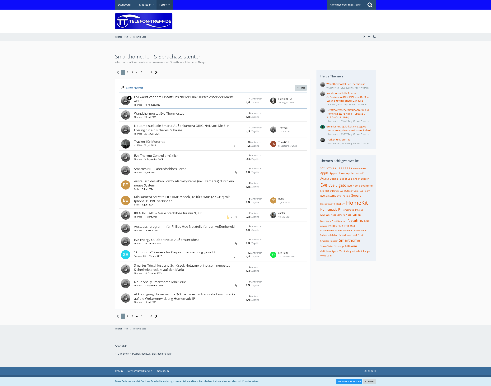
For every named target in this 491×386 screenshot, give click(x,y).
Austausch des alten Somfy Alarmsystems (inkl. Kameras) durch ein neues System (184, 183)
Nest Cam (325, 221)
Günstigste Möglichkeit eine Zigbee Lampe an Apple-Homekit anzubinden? (348, 128)
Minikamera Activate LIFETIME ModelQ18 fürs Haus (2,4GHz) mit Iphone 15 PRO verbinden (182, 199)
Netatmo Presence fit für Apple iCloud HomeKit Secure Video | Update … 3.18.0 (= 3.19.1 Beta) (348, 113)
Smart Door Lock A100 (351, 235)
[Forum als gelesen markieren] (369, 36)
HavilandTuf (285, 98)
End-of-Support (361, 178)
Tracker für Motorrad (150, 141)
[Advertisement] (306, 18)
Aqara (324, 178)
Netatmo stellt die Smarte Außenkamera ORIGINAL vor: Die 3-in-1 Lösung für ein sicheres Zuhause (183, 127)
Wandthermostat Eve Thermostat (159, 113)
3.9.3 (347, 168)
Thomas (138, 104)
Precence (350, 225)
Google (356, 195)
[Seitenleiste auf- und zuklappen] (364, 36)
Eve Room (364, 190)
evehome (367, 185)
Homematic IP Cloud (352, 209)
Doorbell (334, 178)
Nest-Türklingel (354, 214)
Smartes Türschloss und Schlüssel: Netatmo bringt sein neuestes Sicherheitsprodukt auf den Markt (182, 267)
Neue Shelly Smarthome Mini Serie (160, 282)
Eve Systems (328, 195)
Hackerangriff (327, 203)
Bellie (136, 189)
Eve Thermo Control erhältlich (156, 155)
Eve (323, 185)
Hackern (340, 203)
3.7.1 (322, 168)
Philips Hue (335, 225)
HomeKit (357, 202)
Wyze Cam (326, 255)
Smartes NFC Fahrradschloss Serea (160, 169)
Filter (302, 87)
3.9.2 (341, 168)
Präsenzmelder (359, 230)
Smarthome (349, 240)
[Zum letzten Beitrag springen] (273, 101)
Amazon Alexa (358, 168)
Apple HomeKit (355, 173)
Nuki (367, 221)
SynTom (283, 252)
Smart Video (326, 246)
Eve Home (353, 185)
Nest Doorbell (339, 221)
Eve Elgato (337, 185)
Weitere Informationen (349, 381)
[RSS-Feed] (374, 36)
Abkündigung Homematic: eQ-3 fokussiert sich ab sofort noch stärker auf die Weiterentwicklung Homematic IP (185, 296)
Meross (325, 214)
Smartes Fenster (329, 240)
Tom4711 (283, 142)
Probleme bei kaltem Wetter (335, 230)
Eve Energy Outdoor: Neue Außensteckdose (166, 239)
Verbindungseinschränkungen (355, 251)
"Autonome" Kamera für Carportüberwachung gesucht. (175, 252)
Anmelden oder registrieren (345, 4)
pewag (323, 225)
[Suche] (370, 5)
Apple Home (337, 173)
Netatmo (355, 220)
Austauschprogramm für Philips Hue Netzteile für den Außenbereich (185, 226)
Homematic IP (330, 209)
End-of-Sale (346, 178)
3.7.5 (329, 168)
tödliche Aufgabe (329, 251)
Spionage (339, 246)
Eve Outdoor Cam (349, 190)
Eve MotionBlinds (329, 190)
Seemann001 (140, 256)
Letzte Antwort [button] (134, 88)
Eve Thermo (343, 195)
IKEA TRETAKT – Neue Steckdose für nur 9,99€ (168, 213)
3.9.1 (335, 168)
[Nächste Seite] (156, 72)
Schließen (369, 381)
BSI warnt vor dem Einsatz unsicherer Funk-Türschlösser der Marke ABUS (184, 99)
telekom (351, 246)
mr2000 (138, 145)
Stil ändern (370, 371)
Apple (324, 173)
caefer (281, 213)
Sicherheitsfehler (329, 235)
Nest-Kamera (338, 214)
